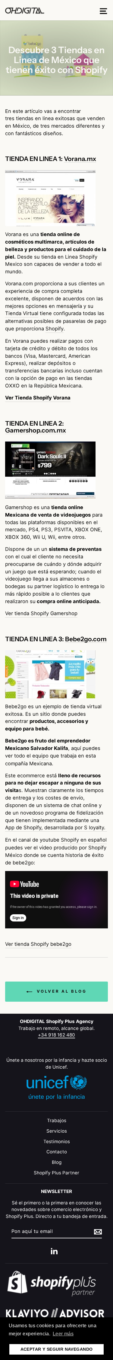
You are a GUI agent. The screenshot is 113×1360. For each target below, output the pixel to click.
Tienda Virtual (21, 313)
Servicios (56, 1131)
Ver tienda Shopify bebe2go (38, 944)
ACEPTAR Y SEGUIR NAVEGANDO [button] (56, 1349)
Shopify (55, 329)
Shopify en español (84, 840)
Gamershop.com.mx (35, 430)
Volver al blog (61, 991)
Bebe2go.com (86, 639)
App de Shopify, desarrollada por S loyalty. (56, 827)
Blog (56, 1162)
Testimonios (56, 1141)
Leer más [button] (63, 1333)
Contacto (56, 1152)
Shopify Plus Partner (56, 1173)
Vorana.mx (80, 158)
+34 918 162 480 (56, 1035)
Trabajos (56, 1120)
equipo (40, 756)
